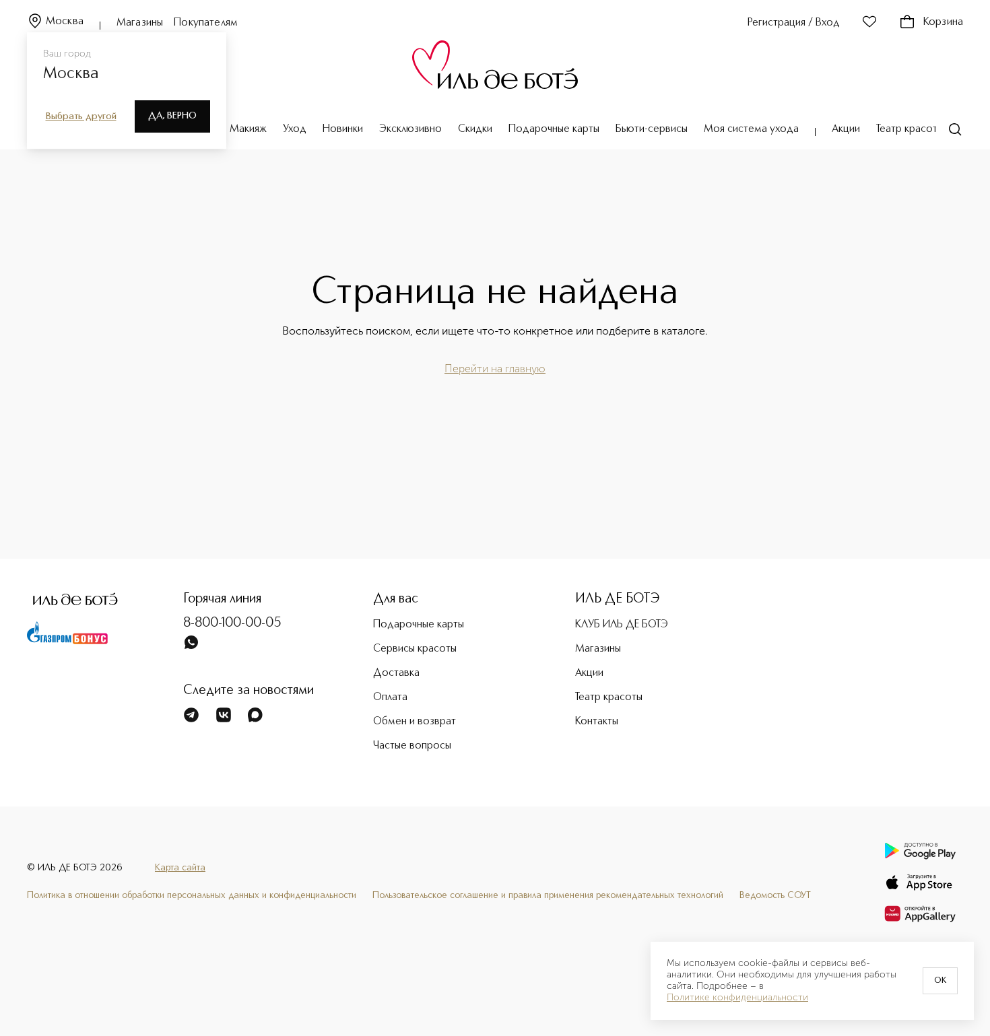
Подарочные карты (553, 129)
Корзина (943, 22)
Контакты (596, 721)
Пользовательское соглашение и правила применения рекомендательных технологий (547, 895)
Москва (65, 21)
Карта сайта (180, 867)
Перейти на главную (495, 368)
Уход (294, 129)
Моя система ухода (751, 129)
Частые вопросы (412, 745)
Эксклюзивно (410, 129)
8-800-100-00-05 (232, 623)
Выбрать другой (81, 116)
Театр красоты (910, 129)
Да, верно (172, 115)
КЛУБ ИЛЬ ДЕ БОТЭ (621, 624)
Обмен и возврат (414, 721)
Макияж (248, 129)
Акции (846, 129)
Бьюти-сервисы (652, 129)
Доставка (396, 673)
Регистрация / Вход (794, 23)
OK (940, 981)
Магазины (140, 23)
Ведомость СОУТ (775, 895)
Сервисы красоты (415, 649)
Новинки (343, 129)
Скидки (475, 129)
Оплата (390, 697)
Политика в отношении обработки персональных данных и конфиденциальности (191, 895)
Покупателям (206, 23)
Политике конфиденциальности (737, 997)
